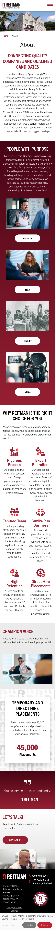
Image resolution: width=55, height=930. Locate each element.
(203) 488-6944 (40, 875)
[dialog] (27, 921)
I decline (29, 925)
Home (5, 35)
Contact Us (15, 840)
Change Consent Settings (14, 909)
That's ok (45, 925)
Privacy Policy (9, 901)
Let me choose (8, 925)
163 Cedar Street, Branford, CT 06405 (42, 882)
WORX (15, 898)
